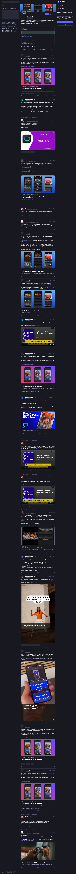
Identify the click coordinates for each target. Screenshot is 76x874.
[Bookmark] (46, 95)
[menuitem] (38, 336)
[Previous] (50, 52)
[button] (38, 336)
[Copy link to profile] (51, 14)
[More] (54, 95)
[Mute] (25, 344)
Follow (47, 13)
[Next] (54, 52)
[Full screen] (53, 344)
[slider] (38, 342)
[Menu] (53, 14)
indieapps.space (29, 18)
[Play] (23, 344)
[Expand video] (51, 344)
